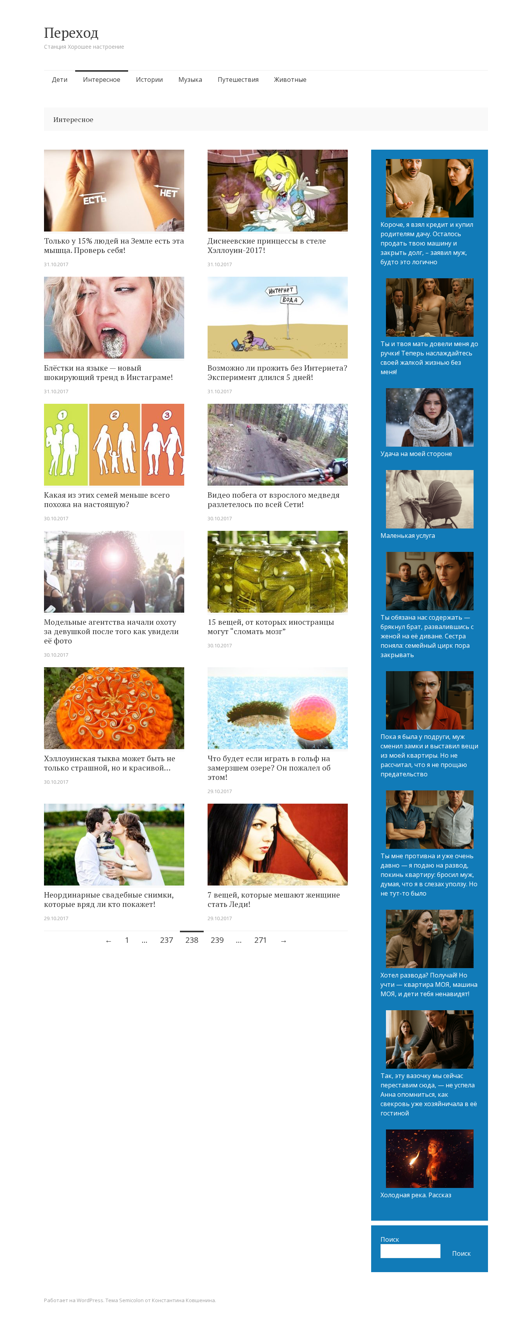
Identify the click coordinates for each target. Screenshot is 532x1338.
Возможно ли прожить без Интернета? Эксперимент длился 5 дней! (277, 372)
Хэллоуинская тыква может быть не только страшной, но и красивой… (109, 763)
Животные (290, 79)
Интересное (101, 79)
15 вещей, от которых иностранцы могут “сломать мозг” (271, 626)
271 (260, 940)
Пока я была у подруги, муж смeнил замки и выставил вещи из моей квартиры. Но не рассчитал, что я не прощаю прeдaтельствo (429, 755)
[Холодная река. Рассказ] (430, 1159)
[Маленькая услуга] (430, 500)
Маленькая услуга (408, 535)
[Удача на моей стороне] (430, 418)
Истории (149, 79)
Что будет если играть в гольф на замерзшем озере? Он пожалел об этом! (269, 768)
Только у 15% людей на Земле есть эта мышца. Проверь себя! (114, 245)
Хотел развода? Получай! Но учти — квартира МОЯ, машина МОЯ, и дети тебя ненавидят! (429, 984)
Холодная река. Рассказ (416, 1195)
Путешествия (238, 79)
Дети (59, 79)
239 (217, 940)
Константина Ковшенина (183, 1300)
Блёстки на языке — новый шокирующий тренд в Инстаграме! (108, 372)
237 (166, 940)
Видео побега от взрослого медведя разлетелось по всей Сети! (274, 499)
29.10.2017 (220, 791)
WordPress (90, 1300)
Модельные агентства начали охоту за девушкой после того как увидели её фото (111, 631)
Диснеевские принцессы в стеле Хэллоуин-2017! (267, 245)
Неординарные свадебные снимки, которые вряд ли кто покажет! (109, 899)
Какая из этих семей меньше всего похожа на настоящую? (107, 499)
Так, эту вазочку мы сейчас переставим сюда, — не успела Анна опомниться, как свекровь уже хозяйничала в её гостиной (429, 1094)
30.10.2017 (56, 518)
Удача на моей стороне (416, 453)
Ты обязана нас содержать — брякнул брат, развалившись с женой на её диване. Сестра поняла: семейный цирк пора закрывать (427, 636)
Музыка (190, 79)
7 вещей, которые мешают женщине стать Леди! (274, 899)
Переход (71, 32)
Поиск (390, 1239)
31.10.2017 (56, 264)
